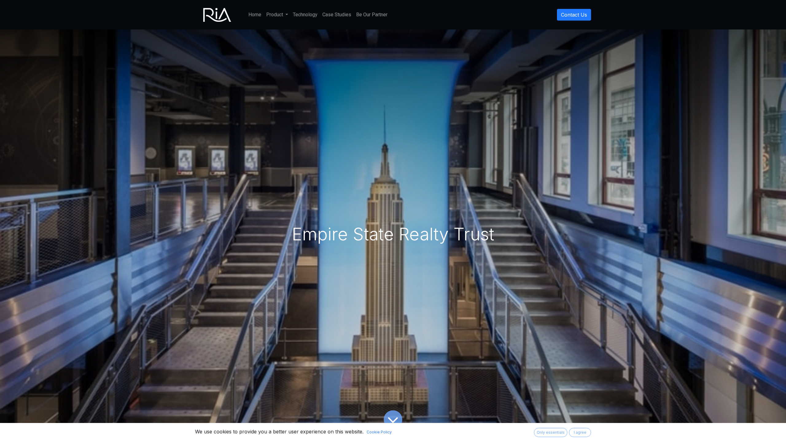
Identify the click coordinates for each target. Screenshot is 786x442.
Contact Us (574, 15)
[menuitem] (255, 15)
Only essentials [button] (551, 432)
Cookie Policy (379, 432)
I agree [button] (580, 432)
